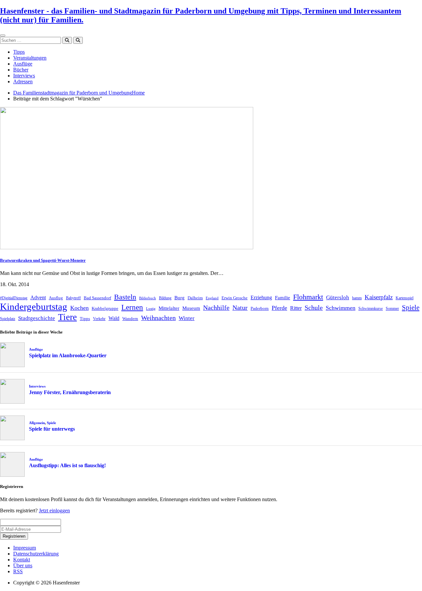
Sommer (392, 308)
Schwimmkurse (370, 308)
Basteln (125, 297)
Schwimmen (340, 308)
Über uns (22, 565)
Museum (191, 308)
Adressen (23, 81)
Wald (113, 318)
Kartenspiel (404, 298)
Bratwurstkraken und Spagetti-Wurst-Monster (43, 260)
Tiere (67, 317)
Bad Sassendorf (97, 297)
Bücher (20, 69)
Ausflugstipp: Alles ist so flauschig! (67, 465)
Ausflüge (22, 64)
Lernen (132, 307)
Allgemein (37, 423)
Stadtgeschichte (36, 318)
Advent (38, 297)
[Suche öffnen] (78, 40)
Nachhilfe (216, 307)
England (212, 298)
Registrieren (14, 536)
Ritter (296, 308)
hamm (357, 298)
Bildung (165, 298)
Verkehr (99, 318)
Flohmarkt (308, 297)
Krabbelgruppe (105, 308)
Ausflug (56, 297)
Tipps (19, 52)
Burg (179, 297)
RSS (18, 571)
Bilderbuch (147, 298)
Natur (240, 307)
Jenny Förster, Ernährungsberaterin (70, 392)
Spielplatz (7, 318)
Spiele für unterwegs (52, 429)
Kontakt (21, 559)
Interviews (24, 75)
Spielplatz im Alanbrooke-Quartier (67, 355)
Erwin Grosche (235, 297)
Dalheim (195, 297)
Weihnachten (158, 317)
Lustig (151, 308)
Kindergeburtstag (33, 306)
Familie (282, 297)
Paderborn (260, 308)
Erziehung (261, 297)
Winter (187, 318)
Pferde (279, 308)
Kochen (79, 308)
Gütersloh (337, 297)
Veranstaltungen (29, 58)
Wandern (130, 318)
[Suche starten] (67, 40)
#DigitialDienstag (13, 298)
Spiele (410, 307)
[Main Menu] (2, 36)
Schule (314, 307)
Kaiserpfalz (379, 297)
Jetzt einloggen (54, 510)
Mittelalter (169, 308)
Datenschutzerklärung (36, 553)
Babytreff (73, 298)
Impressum (24, 548)
